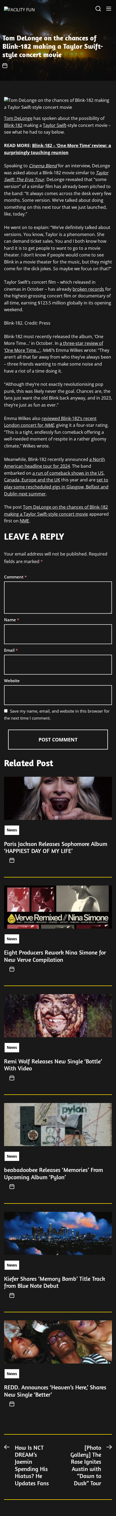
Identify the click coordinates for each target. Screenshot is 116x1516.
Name (11, 619)
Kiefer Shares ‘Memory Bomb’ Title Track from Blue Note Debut (54, 1282)
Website (12, 680)
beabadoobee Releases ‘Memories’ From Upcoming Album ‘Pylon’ (53, 1173)
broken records (88, 289)
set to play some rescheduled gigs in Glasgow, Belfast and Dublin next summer (56, 487)
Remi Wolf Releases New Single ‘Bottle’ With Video (53, 1064)
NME (24, 521)
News (12, 829)
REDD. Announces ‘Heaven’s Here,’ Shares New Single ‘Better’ (55, 1390)
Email (11, 650)
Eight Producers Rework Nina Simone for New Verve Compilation (55, 956)
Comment (15, 577)
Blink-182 (13, 125)
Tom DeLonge (18, 118)
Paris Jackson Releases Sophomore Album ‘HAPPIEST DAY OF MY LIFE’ (55, 847)
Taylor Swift (54, 125)
